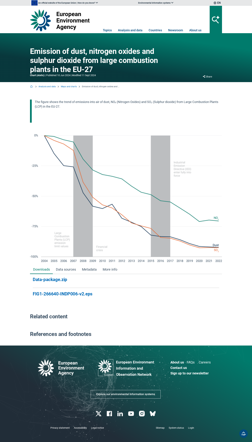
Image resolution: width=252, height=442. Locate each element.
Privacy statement (60, 427)
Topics (107, 30)
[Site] (61, 20)
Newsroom (175, 30)
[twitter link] (98, 413)
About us (195, 30)
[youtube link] (131, 413)
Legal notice (97, 427)
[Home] (31, 87)
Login (191, 427)
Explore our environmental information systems (125, 394)
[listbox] (64, 3)
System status (176, 427)
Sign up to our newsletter (189, 373)
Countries (155, 30)
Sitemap (160, 427)
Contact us (178, 368)
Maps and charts (69, 86)
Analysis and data (130, 30)
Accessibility (80, 427)
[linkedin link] (120, 413)
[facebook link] (109, 413)
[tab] (41, 269)
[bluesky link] (153, 413)
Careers (205, 362)
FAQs (191, 362)
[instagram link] (142, 413)
